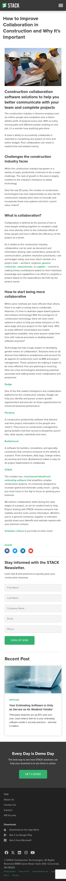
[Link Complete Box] (33, 701)
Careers (8, 810)
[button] (60, 5)
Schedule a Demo (15, 531)
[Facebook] (6, 852)
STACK (8, 469)
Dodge (8, 384)
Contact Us (10, 804)
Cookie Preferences (40, 871)
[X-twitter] (13, 852)
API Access (10, 815)
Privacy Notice (10, 871)
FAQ (6, 794)
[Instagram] (26, 852)
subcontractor (25, 266)
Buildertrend (11, 441)
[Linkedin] (19, 852)
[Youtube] (32, 852)
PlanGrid (9, 412)
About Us (9, 799)
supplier (41, 266)
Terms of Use (24, 871)
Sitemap (15, 875)
